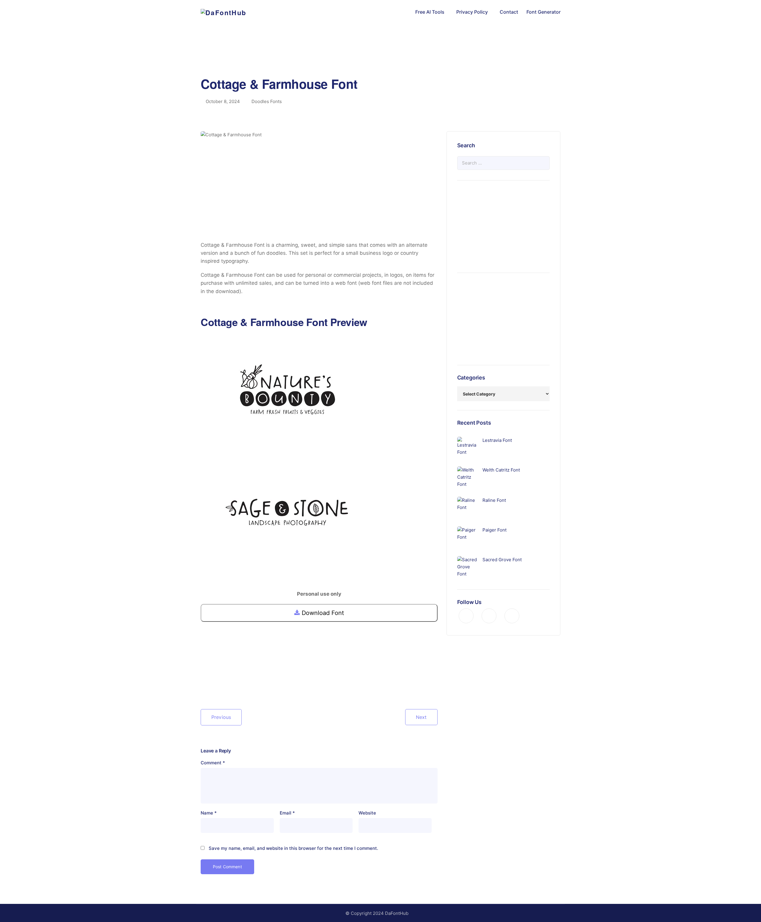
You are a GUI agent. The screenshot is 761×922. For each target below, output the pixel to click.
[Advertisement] (380, 58)
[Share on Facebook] (205, 683)
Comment (213, 762)
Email (287, 813)
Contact (509, 12)
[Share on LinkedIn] (234, 683)
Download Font (322, 612)
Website (367, 813)
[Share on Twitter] (215, 683)
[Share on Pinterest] (224, 683)
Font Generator (543, 12)
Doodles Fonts (266, 101)
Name (209, 813)
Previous (221, 717)
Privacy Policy (472, 12)
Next (421, 717)
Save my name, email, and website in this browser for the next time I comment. (293, 848)
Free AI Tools (429, 12)
